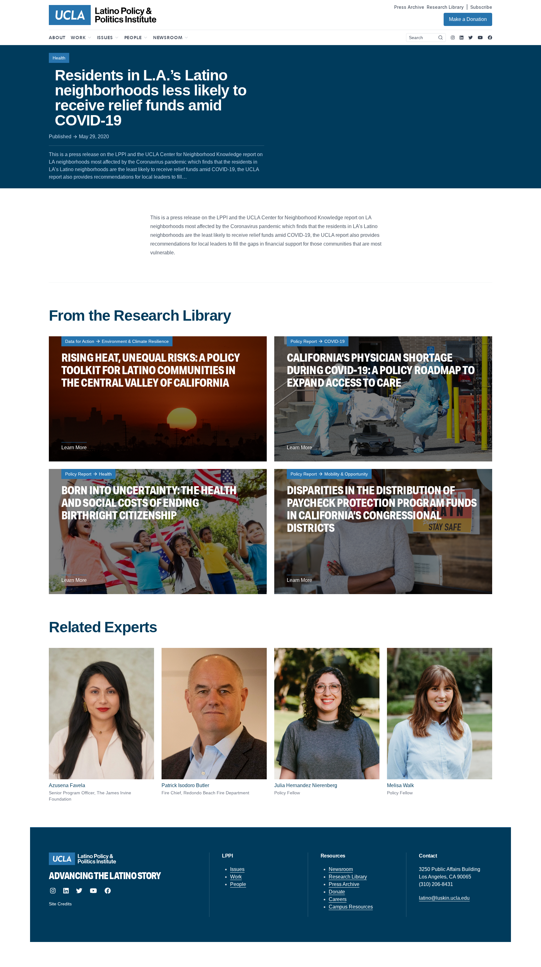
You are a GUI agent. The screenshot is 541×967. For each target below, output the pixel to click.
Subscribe (481, 7)
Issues (237, 869)
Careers (338, 899)
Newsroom (341, 869)
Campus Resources (351, 906)
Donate (337, 891)
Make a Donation (468, 19)
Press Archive (409, 7)
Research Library (445, 7)
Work (236, 876)
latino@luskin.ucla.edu (444, 898)
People (238, 884)
